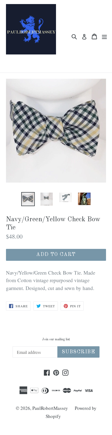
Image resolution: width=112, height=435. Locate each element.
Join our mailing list (56, 339)
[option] (27, 199)
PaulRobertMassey (50, 408)
